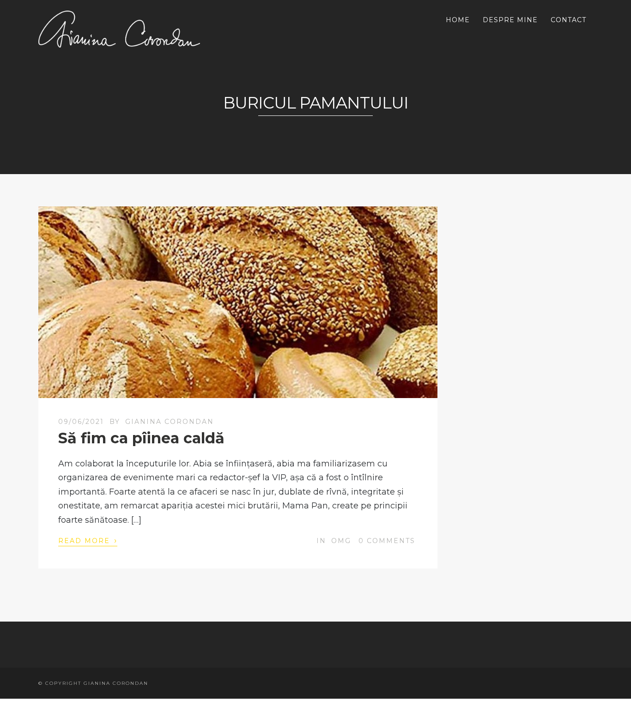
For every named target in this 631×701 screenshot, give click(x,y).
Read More (87, 540)
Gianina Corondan (169, 421)
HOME (458, 20)
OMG (341, 541)
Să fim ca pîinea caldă (141, 438)
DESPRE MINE (510, 20)
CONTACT (568, 20)
